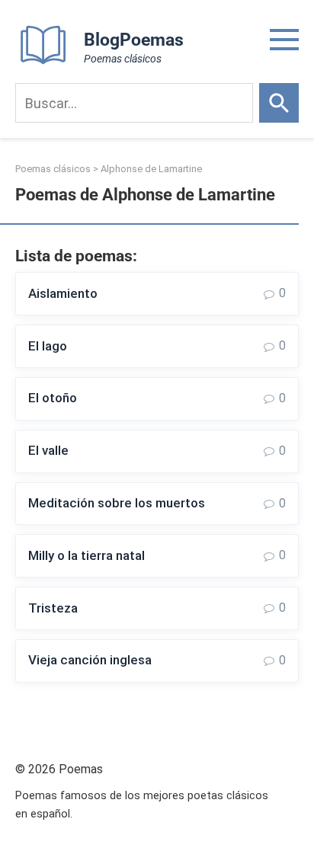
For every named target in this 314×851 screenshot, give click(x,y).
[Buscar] (279, 103)
